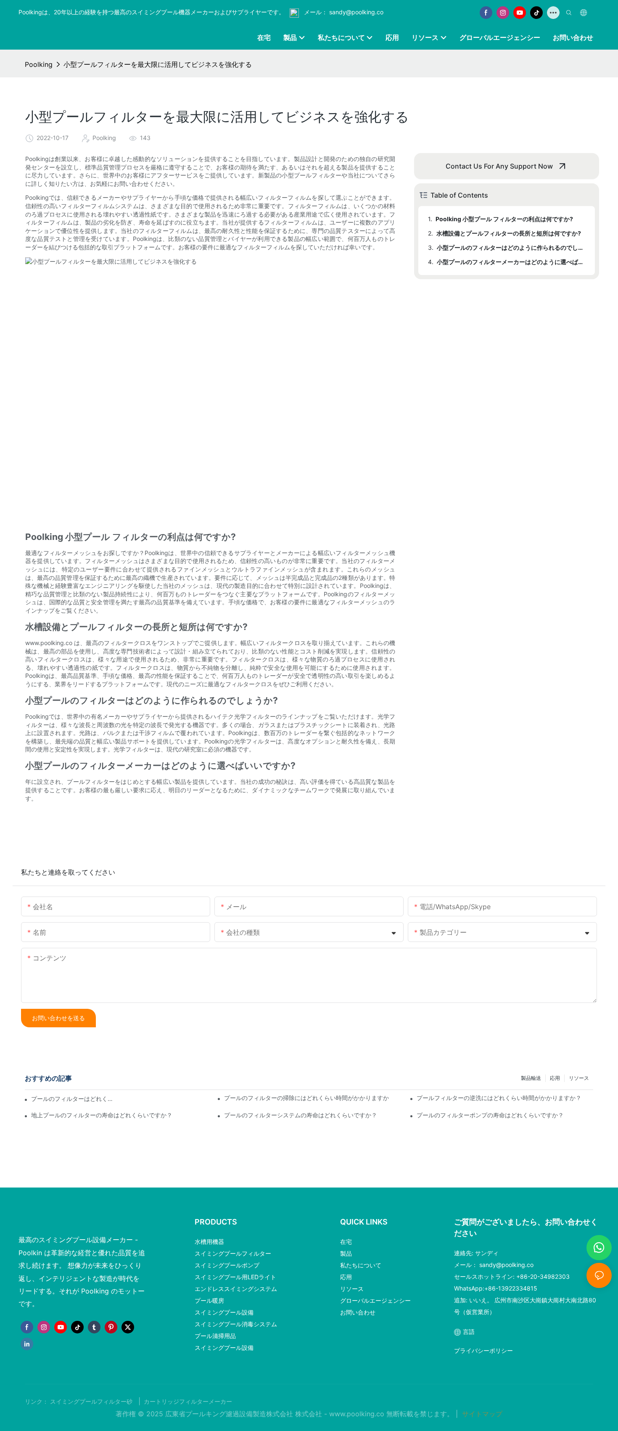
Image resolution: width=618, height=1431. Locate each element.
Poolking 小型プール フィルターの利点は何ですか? (504, 218)
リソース (579, 1078)
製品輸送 (531, 1078)
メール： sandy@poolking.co (342, 12)
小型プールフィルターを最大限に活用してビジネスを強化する (157, 64)
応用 (555, 1078)
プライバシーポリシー (483, 1350)
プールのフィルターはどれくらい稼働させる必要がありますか (73, 1098)
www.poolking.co (357, 1414)
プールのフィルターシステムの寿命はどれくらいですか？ (300, 1115)
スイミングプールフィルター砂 (92, 1401)
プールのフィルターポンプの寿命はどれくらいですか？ (490, 1115)
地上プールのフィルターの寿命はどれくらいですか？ (101, 1115)
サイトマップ (481, 1414)
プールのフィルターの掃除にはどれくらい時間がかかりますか (306, 1097)
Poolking (39, 64)
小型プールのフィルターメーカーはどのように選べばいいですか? (512, 261)
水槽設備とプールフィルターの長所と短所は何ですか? (508, 233)
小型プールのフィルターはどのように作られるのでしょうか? (512, 247)
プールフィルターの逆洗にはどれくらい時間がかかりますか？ (499, 1097)
